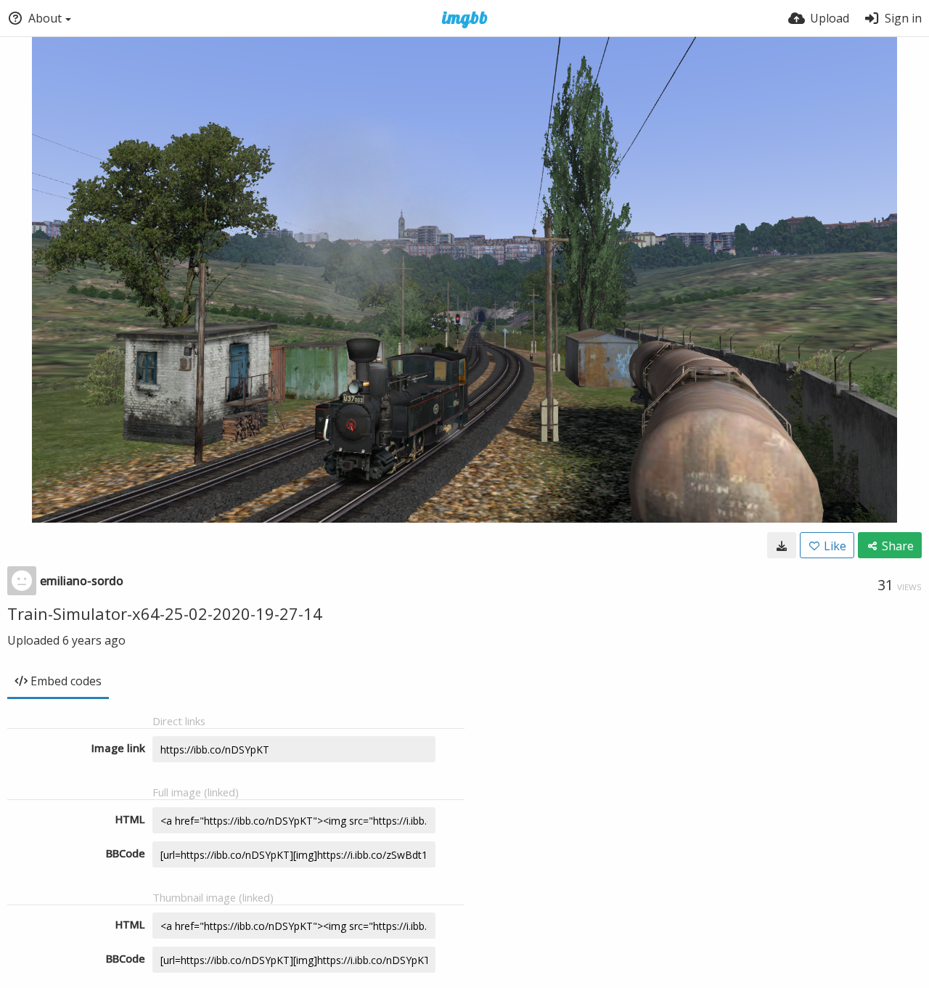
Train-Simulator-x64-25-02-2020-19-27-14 (164, 613)
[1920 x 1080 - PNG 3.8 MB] (781, 545)
